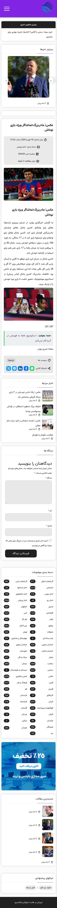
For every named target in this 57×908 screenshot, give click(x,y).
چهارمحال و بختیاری (16, 638)
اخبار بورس (42, 594)
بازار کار (16, 619)
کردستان (16, 695)
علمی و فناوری (15, 676)
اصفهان (16, 606)
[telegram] (14, 368)
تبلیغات (42, 632)
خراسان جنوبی (42, 644)
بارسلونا (11, 360)
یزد (42, 733)
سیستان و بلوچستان (16, 670)
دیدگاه (48, 478)
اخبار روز (42, 600)
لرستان (16, 714)
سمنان (15, 663)
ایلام (42, 619)
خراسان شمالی (42, 651)
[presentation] (50, 80)
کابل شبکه (30, 887)
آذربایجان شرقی (42, 581)
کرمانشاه (16, 701)
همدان (16, 727)
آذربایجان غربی (16, 581)
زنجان (42, 657)
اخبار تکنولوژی (16, 594)
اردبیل (42, 606)
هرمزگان (42, 727)
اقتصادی (41, 613)
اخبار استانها (16, 587)
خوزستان (16, 651)
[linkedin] (20, 368)
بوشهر (42, 625)
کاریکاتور (42, 695)
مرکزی (16, 720)
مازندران (42, 720)
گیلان (42, 714)
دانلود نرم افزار (45, 887)
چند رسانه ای (42, 638)
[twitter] (8, 368)
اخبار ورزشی (21, 147)
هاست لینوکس (28, 902)
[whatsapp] (32, 368)
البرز (15, 613)
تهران (16, 632)
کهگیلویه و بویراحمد (42, 708)
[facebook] (26, 368)
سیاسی (42, 670)
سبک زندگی (16, 657)
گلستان (16, 708)
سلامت (42, 663)
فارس (42, 682)
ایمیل (49, 525)
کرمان (42, 701)
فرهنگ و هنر (15, 682)
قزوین (42, 689)
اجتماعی (41, 587)
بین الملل (15, 625)
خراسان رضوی (16, 644)
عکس (42, 676)
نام (50, 510)
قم (16, 689)
